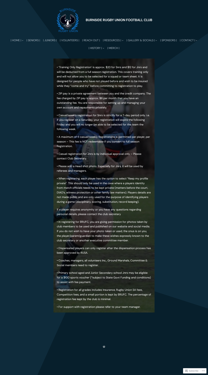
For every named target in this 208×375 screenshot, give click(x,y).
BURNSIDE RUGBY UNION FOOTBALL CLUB (119, 20)
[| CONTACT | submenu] (196, 40)
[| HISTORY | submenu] (103, 48)
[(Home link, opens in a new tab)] (68, 20)
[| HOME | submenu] (22, 40)
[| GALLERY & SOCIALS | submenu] (156, 40)
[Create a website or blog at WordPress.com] (104, 347)
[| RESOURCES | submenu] (122, 40)
